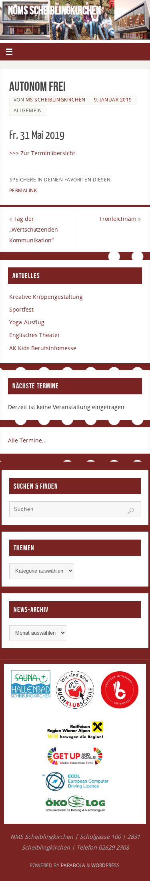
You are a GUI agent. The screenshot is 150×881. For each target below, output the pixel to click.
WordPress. (106, 865)
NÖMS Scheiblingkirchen (54, 10)
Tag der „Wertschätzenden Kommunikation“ (33, 229)
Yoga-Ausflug (26, 322)
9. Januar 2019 (113, 99)
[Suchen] (131, 511)
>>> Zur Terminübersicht (42, 153)
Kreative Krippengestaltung (46, 296)
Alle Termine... (27, 440)
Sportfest (21, 309)
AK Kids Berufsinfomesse (42, 348)
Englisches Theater (34, 335)
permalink (23, 190)
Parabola (73, 865)
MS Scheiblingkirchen (56, 99)
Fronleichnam (120, 218)
